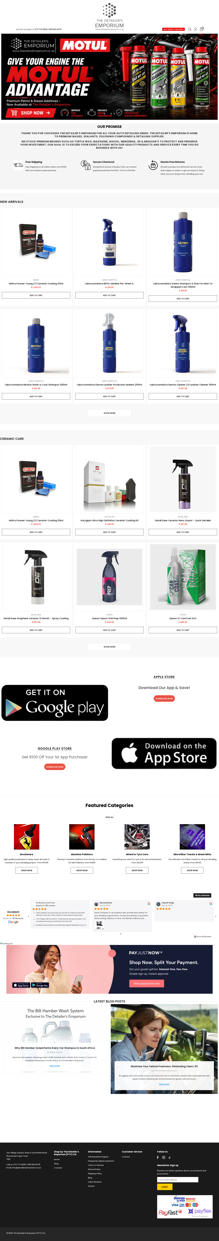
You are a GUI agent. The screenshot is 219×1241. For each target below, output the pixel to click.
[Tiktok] (169, 1157)
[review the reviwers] (149, 904)
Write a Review (202, 895)
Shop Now (26, 870)
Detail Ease (183, 517)
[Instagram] (163, 1157)
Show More (109, 413)
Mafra (36, 280)
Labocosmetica (109, 280)
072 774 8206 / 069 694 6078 (48, 29)
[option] (109, 77)
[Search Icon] (189, 29)
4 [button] (114, 113)
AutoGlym (109, 517)
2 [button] (108, 113)
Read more (55, 1065)
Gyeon (109, 614)
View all (109, 817)
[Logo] (109, 16)
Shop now (137, 870)
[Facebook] (157, 1157)
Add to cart (36, 295)
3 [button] (111, 113)
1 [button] (104, 113)
